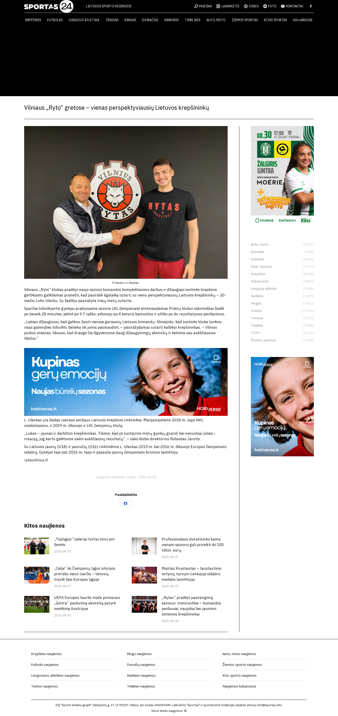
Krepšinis (118, 477)
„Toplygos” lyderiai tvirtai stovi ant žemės (84, 542)
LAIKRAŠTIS (230, 6)
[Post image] (36, 546)
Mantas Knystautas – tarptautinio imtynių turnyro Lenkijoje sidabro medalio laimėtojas (191, 574)
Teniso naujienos (44, 686)
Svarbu (131, 477)
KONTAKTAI (294, 6)
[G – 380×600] (282, 224)
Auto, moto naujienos (239, 653)
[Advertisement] (169, 61)
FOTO (272, 6)
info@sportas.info (269, 705)
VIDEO (254, 6)
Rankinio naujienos (141, 675)
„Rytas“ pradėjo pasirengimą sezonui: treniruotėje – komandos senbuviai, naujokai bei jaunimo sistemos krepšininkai (191, 606)
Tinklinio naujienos (141, 686)
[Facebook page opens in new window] (311, 6)
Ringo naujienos (139, 653)
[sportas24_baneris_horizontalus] (126, 414)
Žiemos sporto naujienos (242, 664)
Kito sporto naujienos (240, 675)
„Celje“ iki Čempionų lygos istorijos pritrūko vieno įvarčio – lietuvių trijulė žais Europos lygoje (84, 574)
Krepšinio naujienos (46, 653)
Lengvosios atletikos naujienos (55, 675)
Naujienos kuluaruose (239, 686)
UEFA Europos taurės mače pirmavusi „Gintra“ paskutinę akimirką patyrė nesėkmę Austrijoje (87, 603)
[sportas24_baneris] (282, 455)
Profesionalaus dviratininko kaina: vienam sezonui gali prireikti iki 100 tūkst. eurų (193, 545)
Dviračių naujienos (141, 664)
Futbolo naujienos (45, 664)
